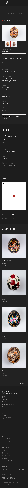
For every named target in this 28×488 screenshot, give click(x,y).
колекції (4, 399)
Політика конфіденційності (6, 484)
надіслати (22, 470)
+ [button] (3, 184)
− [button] (3, 186)
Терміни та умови (15, 484)
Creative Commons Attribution (11, 118)
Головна (3, 13)
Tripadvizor (6, 458)
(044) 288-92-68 (6, 419)
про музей (5, 397)
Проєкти (4, 401)
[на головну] (14, 392)
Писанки (20, 13)
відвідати (4, 409)
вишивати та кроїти (8, 404)
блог (3, 406)
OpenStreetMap (15, 209)
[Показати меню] (25, 3)
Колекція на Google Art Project (9, 460)
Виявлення (9, 218)
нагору (22, 384)
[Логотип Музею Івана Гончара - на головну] (7, 3)
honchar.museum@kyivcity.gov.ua (10, 420)
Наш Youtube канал (7, 455)
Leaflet (10, 209)
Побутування (10, 136)
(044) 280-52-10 (13, 419)
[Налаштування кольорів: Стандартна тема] (16, 3)
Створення (9, 214)
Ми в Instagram (6, 453)
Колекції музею (11, 13)
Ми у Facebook (6, 450)
